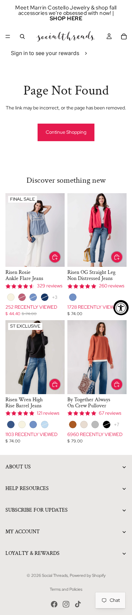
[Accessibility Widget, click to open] (121, 307)
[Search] (22, 36)
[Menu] (8, 36)
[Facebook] (54, 604)
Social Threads (55, 575)
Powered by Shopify (88, 575)
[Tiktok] (78, 604)
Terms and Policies (66, 589)
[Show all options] (54, 297)
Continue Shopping (66, 132)
